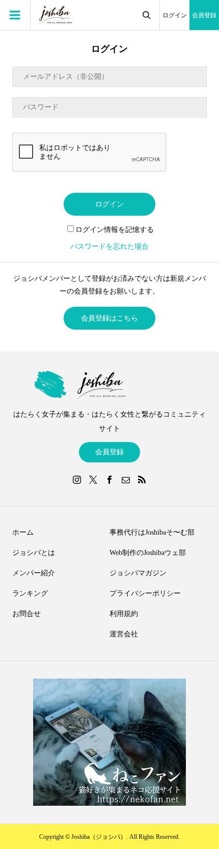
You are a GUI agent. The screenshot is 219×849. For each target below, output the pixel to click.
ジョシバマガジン (138, 573)
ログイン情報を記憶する (114, 229)
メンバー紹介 (33, 573)
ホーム (23, 532)
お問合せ (26, 614)
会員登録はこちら (109, 318)
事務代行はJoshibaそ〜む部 (152, 532)
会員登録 (204, 15)
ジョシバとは (33, 553)
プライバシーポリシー (145, 593)
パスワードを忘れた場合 (109, 246)
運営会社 (124, 634)
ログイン (174, 15)
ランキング (30, 593)
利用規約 (124, 614)
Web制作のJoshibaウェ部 (148, 553)
